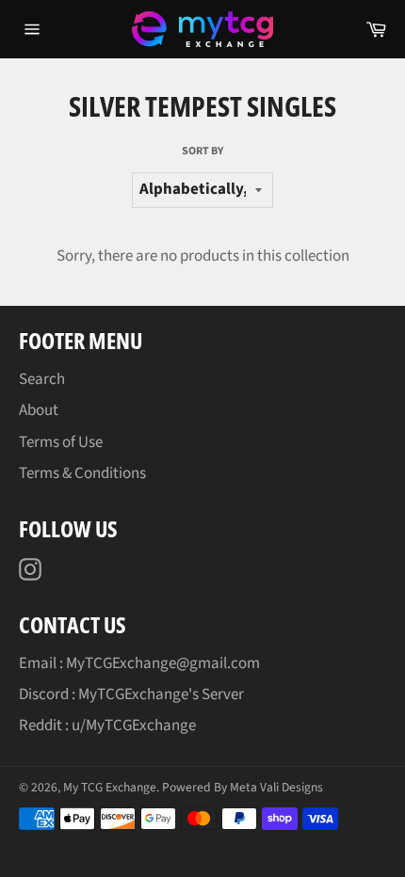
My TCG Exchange (109, 787)
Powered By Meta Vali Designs (242, 787)
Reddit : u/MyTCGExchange (107, 725)
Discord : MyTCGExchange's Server (131, 694)
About (38, 410)
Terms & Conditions (82, 473)
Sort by (202, 151)
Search (42, 379)
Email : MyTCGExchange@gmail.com (139, 663)
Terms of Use (61, 442)
